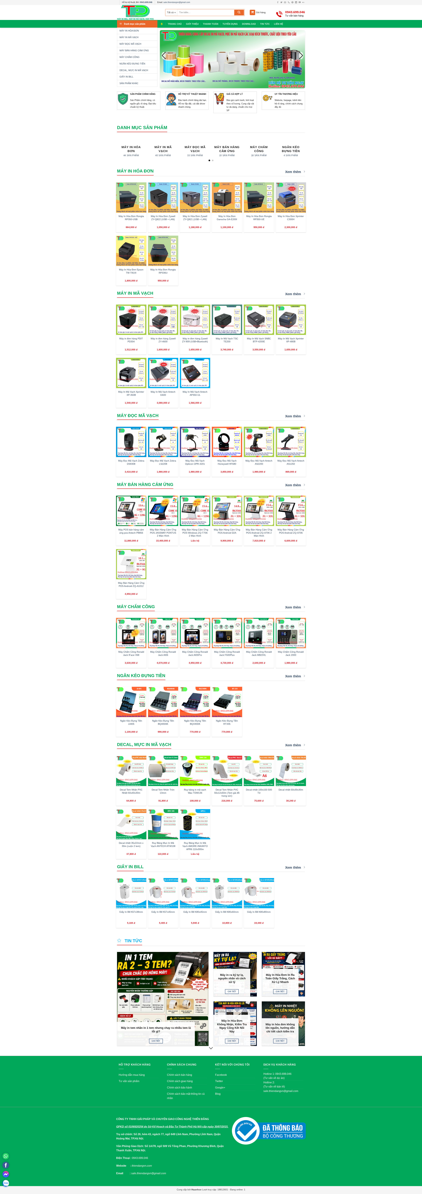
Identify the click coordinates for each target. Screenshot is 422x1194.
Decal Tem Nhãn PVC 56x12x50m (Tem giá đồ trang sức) (227, 792)
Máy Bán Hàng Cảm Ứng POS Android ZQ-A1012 (131, 584)
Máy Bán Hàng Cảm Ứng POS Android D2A (227, 531)
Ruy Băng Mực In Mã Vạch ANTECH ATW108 (163, 844)
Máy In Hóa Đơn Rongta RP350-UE (259, 218)
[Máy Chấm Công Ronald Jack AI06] (163, 633)
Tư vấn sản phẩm (129, 1081)
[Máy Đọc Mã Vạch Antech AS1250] (291, 442)
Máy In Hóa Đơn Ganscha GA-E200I (227, 218)
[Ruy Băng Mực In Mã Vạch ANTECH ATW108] (163, 824)
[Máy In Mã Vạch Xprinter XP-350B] (131, 373)
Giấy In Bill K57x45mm (163, 912)
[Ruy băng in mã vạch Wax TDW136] (195, 771)
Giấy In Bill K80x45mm (195, 912)
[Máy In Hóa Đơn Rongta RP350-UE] (259, 197)
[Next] (304, 150)
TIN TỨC (265, 24)
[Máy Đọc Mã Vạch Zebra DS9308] (131, 442)
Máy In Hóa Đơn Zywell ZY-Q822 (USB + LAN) (163, 218)
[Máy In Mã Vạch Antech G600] (163, 373)
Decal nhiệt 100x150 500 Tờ (259, 791)
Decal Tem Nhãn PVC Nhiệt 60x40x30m (131, 791)
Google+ (220, 1087)
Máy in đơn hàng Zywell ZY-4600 (163, 340)
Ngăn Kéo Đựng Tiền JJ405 (131, 722)
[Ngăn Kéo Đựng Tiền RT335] (227, 702)
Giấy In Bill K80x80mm (259, 912)
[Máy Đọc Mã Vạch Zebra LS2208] (163, 442)
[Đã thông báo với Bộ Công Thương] (269, 1130)
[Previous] (117, 150)
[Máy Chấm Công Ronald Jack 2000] (291, 633)
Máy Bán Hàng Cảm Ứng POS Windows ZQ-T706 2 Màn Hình (195, 532)
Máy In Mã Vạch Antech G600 (163, 393)
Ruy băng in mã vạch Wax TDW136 (195, 791)
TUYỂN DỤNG (230, 24)
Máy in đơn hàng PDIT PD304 (131, 340)
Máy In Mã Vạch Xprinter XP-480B (291, 340)
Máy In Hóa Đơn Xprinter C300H (291, 218)
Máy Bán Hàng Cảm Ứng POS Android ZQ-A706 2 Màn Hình (259, 532)
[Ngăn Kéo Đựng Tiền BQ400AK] (163, 702)
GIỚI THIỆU (192, 24)
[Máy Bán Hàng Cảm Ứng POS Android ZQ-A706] (291, 511)
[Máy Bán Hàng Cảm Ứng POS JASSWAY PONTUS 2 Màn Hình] (163, 511)
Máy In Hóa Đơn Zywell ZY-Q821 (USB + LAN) (195, 218)
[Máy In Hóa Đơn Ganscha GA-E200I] (227, 197)
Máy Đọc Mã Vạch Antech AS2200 (258, 462)
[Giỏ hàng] (252, 12)
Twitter (219, 1081)
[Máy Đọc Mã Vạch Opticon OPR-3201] (195, 442)
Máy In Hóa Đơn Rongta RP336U (163, 271)
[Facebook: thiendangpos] (5, 1165)
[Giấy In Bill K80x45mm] (195, 893)
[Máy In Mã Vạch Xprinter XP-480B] (291, 320)
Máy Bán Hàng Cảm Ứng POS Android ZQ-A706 (291, 531)
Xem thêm (293, 172)
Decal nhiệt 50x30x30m (291, 789)
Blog (218, 1093)
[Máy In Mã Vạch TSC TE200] (227, 320)
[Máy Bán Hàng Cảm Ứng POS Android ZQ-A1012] (131, 564)
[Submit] (239, 12)
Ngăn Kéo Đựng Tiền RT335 (227, 722)
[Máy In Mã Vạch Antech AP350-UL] (195, 373)
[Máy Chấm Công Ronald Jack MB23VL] (259, 633)
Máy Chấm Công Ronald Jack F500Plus (227, 653)
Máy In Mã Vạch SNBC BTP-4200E (259, 340)
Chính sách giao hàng (180, 1081)
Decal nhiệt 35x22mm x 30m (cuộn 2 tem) (131, 844)
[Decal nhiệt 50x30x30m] (291, 771)
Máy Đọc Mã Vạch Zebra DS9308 (131, 462)
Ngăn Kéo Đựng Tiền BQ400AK (163, 722)
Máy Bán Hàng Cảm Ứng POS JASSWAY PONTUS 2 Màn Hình (163, 532)
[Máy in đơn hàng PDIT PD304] (131, 320)
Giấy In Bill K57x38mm (131, 912)
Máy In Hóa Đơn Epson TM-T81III (131, 271)
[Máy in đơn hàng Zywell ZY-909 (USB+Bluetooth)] (195, 320)
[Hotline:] (5, 1156)
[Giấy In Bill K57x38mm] (131, 893)
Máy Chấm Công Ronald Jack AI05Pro (195, 653)
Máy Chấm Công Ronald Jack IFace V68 (131, 653)
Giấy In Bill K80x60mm (227, 912)
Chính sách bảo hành (179, 1087)
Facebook (221, 1074)
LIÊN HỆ (278, 24)
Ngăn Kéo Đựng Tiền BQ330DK (195, 722)
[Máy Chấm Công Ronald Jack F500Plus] (227, 633)
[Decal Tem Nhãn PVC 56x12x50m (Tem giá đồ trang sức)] (227, 771)
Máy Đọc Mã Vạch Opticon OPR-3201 (195, 462)
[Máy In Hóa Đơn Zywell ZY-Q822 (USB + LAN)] (163, 197)
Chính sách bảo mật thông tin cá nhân (186, 1096)
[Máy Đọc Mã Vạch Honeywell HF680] (227, 442)
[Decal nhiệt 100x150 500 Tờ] (259, 771)
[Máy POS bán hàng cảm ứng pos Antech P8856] (131, 511)
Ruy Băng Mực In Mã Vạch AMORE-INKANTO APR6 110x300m (195, 846)
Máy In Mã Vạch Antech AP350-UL (195, 393)
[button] (301, 55)
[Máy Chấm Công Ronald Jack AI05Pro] (195, 633)
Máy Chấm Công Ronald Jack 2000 (291, 653)
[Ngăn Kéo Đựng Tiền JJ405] (131, 702)
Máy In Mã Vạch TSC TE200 (227, 340)
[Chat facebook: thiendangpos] (5, 1174)
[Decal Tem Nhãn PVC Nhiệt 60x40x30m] (131, 771)
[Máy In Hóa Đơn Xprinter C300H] (291, 197)
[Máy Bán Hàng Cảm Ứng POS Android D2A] (227, 511)
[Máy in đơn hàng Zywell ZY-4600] (163, 320)
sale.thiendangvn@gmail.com (176, 2)
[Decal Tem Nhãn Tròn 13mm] (163, 771)
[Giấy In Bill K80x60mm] (227, 893)
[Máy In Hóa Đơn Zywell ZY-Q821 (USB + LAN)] (195, 197)
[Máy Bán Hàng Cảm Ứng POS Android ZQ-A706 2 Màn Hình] (259, 511)
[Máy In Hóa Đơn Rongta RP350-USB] (131, 197)
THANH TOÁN (210, 24)
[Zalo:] (5, 1183)
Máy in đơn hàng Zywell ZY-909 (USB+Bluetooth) (195, 340)
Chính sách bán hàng (179, 1074)
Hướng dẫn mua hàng (132, 1074)
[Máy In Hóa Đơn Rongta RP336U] (163, 251)
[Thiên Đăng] (138, 12)
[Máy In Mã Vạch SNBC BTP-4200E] (259, 320)
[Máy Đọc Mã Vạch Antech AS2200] (259, 442)
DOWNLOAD (249, 24)
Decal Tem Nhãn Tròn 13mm (163, 791)
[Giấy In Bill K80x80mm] (259, 893)
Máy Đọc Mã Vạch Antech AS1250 (290, 462)
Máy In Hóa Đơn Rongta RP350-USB (131, 218)
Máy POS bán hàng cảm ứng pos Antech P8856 (131, 531)
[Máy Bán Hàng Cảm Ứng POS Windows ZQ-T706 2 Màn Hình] (195, 511)
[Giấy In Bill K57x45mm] (163, 893)
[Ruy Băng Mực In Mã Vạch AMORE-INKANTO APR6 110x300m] (195, 824)
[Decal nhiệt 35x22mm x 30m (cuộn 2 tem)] (131, 824)
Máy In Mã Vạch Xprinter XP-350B (131, 393)
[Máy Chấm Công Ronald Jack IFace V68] (131, 633)
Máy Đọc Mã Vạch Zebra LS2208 (163, 462)
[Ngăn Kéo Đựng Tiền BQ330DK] (195, 702)
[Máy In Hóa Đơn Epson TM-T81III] (131, 251)
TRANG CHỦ (175, 24)
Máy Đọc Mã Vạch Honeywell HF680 (227, 462)
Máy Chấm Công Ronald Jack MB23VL (259, 653)
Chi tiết (156, 1041)
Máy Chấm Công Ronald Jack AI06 (163, 653)
